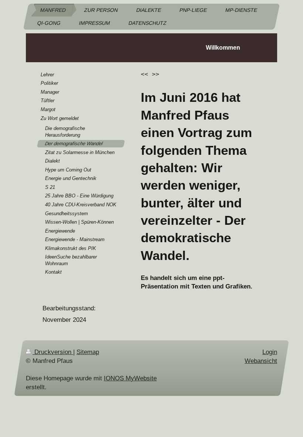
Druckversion (53, 352)
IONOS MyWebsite (130, 378)
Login (269, 352)
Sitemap (87, 352)
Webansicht (261, 360)
